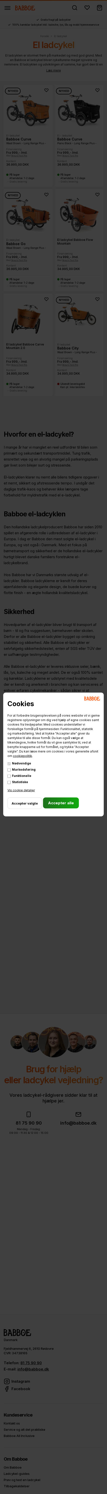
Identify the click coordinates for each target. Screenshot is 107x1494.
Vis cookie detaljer (21, 790)
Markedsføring (24, 769)
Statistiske (20, 782)
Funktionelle (21, 776)
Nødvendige (21, 763)
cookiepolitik (22, 756)
